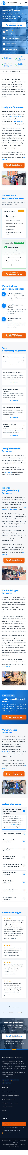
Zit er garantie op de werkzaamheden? (9, 857)
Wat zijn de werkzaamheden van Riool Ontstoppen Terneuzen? (12, 865)
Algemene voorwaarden (8, 1144)
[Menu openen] (26, 3)
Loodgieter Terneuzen (7, 1107)
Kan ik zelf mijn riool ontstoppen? (8, 882)
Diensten (7, 71)
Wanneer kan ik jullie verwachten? (9, 841)
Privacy (16, 1144)
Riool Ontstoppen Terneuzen (13, 1140)
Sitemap (17, 1146)
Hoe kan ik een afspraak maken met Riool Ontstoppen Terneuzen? (12, 811)
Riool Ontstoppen (18, 121)
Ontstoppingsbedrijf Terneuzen (10, 1103)
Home (3, 71)
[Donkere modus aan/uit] (20, 3)
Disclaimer (11, 1146)
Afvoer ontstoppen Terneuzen (9, 1092)
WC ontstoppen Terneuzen (8, 1099)
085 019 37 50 (8, 472)
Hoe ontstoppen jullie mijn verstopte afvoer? (10, 890)
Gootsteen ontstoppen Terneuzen (10, 1095)
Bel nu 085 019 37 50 (10, 1124)
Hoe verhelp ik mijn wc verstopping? (9, 898)
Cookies (22, 1144)
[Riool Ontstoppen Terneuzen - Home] (9, 3)
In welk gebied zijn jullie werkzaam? (9, 873)
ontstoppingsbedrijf (15, 117)
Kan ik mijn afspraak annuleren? (12, 833)
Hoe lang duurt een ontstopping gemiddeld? (12, 849)
